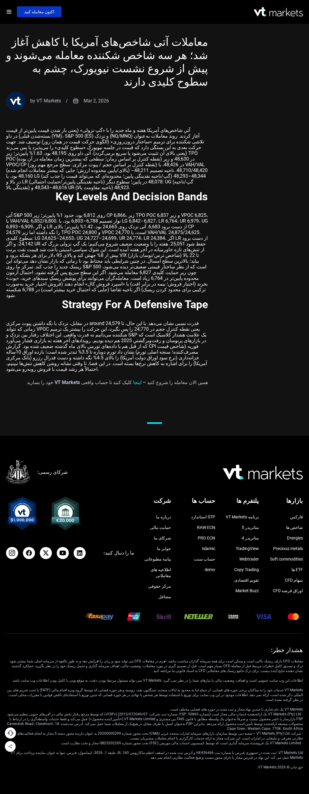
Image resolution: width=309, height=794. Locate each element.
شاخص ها (294, 527)
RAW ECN (206, 527)
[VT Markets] (278, 11)
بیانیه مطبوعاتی (157, 559)
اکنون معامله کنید (39, 11)
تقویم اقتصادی (246, 580)
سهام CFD (294, 580)
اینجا (137, 382)
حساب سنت (204, 559)
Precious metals (288, 548)
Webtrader (249, 559)
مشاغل (164, 596)
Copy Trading (246, 569)
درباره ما (163, 516)
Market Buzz (247, 590)
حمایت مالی (160, 527)
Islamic (208, 548)
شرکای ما (162, 538)
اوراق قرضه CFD (288, 590)
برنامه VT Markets (242, 516)
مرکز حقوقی (159, 586)
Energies (295, 538)
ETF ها (297, 569)
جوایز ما (164, 548)
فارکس (296, 516)
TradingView (247, 548)
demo (210, 569)
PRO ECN (206, 538)
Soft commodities (286, 559)
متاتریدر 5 (250, 527)
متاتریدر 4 (250, 538)
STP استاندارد (203, 516)
